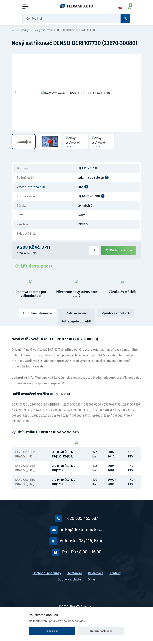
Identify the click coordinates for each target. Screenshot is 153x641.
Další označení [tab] (76, 313)
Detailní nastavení (101, 630)
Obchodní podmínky (47, 573)
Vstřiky (25, 30)
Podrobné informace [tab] (37, 313)
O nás (92, 579)
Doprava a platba (69, 579)
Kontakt (115, 573)
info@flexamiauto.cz (82, 529)
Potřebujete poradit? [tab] (76, 321)
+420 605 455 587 (81, 518)
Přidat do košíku (121, 250)
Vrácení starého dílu (31, 187)
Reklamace (95, 573)
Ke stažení (74, 573)
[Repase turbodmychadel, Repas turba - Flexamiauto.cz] (76, 6)
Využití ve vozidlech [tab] (116, 313)
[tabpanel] (76, 413)
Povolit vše (52, 630)
